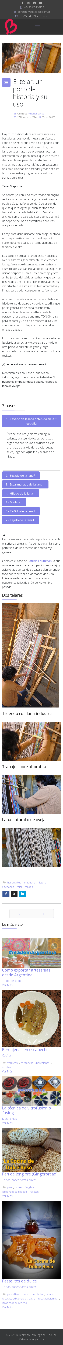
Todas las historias (35, 113)
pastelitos (13, 1294)
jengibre (29, 1187)
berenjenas (43, 1062)
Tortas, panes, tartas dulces (19, 1180)
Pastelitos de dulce (19, 1281)
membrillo (37, 1294)
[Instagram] (28, 3)
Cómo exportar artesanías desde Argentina (26, 972)
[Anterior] (20, 913)
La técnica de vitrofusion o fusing (26, 1110)
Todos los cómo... (13, 981)
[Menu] (37, 27)
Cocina (6, 1055)
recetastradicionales (14, 1298)
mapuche (29, 882)
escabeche (26, 1062)
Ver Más (7, 985)
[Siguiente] (42, 913)
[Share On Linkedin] (22, 894)
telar (19, 887)
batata (49, 1294)
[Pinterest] (34, 3)
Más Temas (9, 1119)
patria (32, 1298)
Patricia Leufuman (40, 561)
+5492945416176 (34, 7)
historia (42, 882)
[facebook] (22, 3)
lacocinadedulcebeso (14, 1191)
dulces (18, 1187)
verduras (12, 1062)
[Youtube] (40, 3)
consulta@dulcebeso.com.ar (34, 11)
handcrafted (14, 882)
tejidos (29, 887)
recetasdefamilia (48, 1298)
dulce (25, 1294)
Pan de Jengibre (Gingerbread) (30, 1174)
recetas (6, 1067)
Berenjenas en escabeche (25, 1049)
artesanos (8, 887)
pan (9, 1187)
